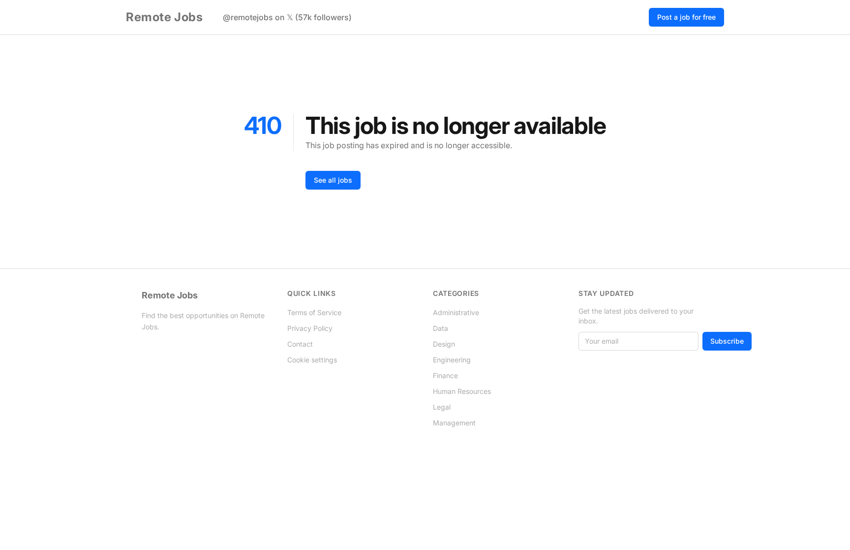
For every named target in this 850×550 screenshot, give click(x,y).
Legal (442, 407)
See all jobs (333, 180)
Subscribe (727, 341)
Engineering (452, 360)
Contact (300, 344)
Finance (445, 375)
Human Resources (462, 391)
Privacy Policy (310, 328)
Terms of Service (314, 312)
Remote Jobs (164, 17)
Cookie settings (312, 360)
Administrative (456, 312)
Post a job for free (686, 17)
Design (444, 344)
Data (440, 328)
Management (454, 423)
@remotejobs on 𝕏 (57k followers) (287, 17)
